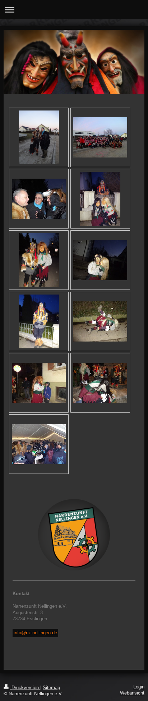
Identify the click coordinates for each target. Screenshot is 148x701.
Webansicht (132, 693)
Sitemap (51, 687)
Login (138, 687)
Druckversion (25, 687)
